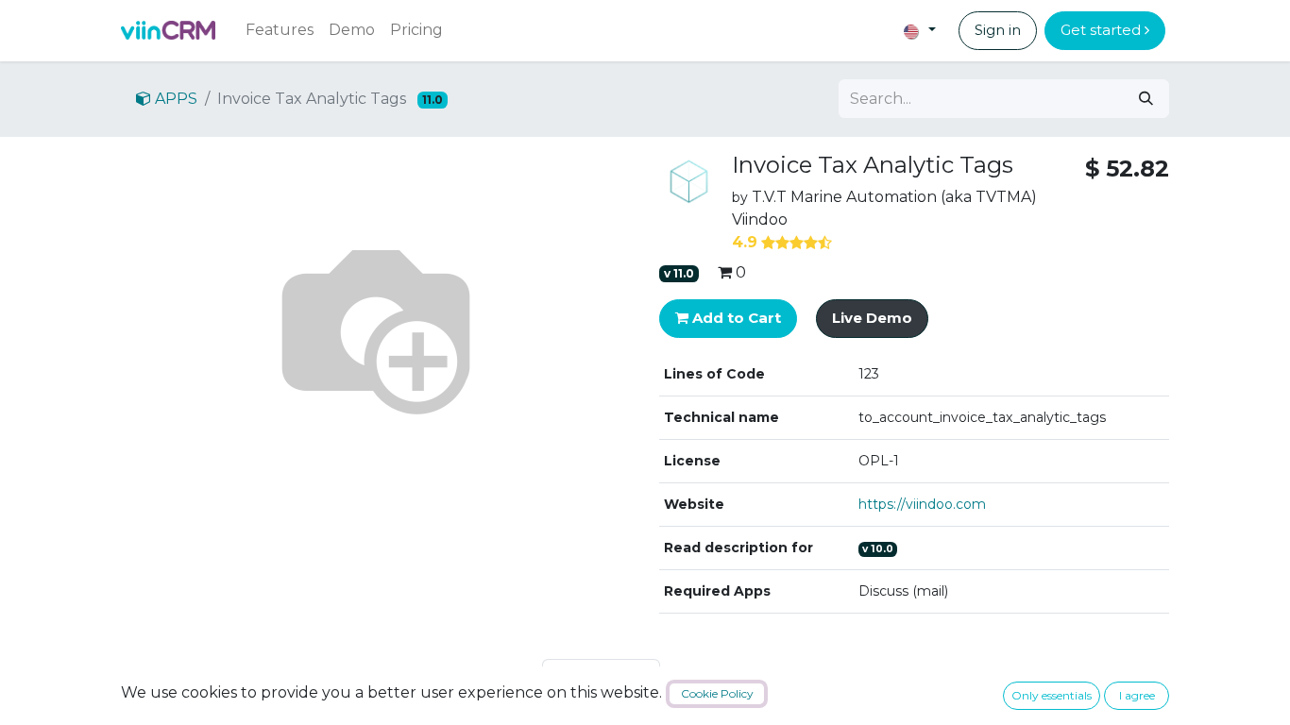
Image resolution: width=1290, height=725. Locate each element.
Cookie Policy (717, 693)
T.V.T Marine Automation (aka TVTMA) (894, 197)
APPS (174, 99)
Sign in (998, 30)
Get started (1103, 30)
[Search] (1146, 98)
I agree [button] (1137, 695)
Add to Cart (734, 318)
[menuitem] (279, 30)
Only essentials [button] (1051, 695)
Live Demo (872, 318)
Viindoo (760, 219)
